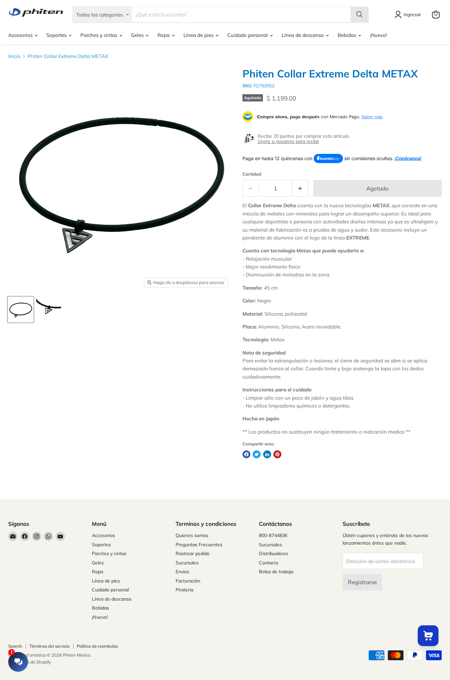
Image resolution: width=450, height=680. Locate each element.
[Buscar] (359, 14)
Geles (138, 35)
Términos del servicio (49, 646)
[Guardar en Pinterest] (277, 454)
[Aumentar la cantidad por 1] (300, 188)
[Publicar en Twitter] (257, 454)
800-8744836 (273, 535)
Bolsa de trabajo (276, 572)
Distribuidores (273, 553)
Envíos (182, 572)
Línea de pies (199, 35)
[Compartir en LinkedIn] (267, 454)
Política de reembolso (97, 646)
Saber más (372, 116)
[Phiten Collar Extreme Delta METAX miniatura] (21, 310)
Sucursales (187, 563)
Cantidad (251, 174)
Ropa (164, 35)
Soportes (57, 35)
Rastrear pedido (193, 553)
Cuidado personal (248, 35)
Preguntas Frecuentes (199, 545)
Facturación (188, 581)
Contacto (268, 563)
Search (15, 646)
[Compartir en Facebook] (246, 454)
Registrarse (362, 582)
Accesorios (21, 35)
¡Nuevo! (378, 35)
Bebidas (347, 35)
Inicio (14, 56)
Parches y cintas (99, 35)
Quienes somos (192, 535)
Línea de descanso (303, 35)
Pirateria (184, 590)
